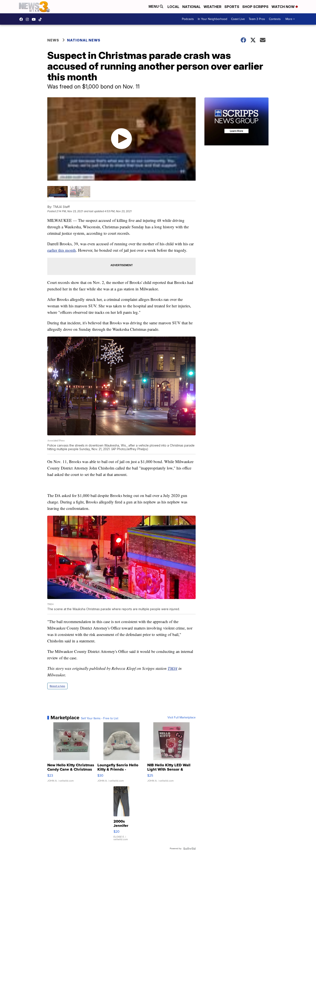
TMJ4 (172, 668)
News (53, 40)
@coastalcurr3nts (41, 19)
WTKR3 (22, 19)
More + (290, 19)
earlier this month (61, 250)
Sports (231, 7)
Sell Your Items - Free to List (99, 718)
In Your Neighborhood (212, 19)
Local (173, 7)
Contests (275, 19)
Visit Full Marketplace (181, 717)
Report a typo (57, 686)
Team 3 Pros (257, 19)
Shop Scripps (255, 7)
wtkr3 (28, 19)
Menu (154, 6)
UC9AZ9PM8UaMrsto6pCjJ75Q (35, 19)
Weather (212, 7)
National (191, 7)
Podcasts (188, 19)
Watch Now (284, 7)
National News (83, 40)
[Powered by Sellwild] (189, 848)
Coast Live (238, 19)
